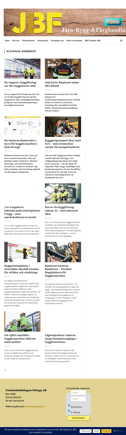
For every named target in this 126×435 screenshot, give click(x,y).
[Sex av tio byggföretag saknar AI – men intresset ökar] (63, 193)
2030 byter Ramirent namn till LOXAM (62, 84)
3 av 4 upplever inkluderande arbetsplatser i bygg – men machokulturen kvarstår (22, 212)
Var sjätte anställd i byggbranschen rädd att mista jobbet (20, 338)
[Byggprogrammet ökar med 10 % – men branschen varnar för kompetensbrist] (63, 126)
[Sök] (121, 41)
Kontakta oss (57, 41)
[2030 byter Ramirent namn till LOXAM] (63, 69)
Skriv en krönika (74, 41)
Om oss (15, 41)
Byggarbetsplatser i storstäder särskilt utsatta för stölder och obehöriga (21, 269)
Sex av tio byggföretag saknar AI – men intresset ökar (61, 210)
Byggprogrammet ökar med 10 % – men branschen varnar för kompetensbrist (63, 144)
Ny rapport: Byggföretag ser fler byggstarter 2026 (20, 84)
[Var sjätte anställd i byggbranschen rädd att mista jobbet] (22, 321)
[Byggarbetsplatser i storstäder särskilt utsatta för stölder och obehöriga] (22, 252)
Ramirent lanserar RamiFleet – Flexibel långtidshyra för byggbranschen (58, 270)
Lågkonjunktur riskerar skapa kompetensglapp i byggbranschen (61, 338)
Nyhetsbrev (76, 407)
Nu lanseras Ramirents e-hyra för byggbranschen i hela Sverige (20, 144)
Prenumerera (28, 41)
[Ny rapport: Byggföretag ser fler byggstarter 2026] (22, 69)
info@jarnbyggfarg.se (34, 406)
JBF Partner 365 (92, 41)
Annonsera (42, 41)
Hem (7, 41)
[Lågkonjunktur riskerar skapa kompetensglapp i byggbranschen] (63, 321)
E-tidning (75, 412)
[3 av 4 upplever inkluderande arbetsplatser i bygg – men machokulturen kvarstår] (22, 193)
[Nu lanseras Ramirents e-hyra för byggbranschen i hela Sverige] (22, 126)
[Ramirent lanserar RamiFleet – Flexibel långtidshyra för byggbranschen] (63, 252)
